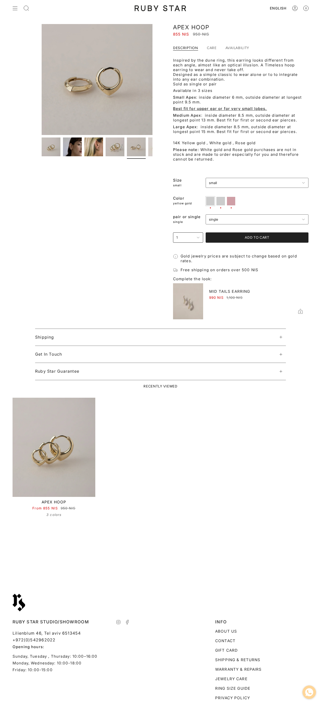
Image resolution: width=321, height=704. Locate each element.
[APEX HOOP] (54, 447)
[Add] (300, 311)
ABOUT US (226, 631)
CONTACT (225, 640)
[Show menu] (15, 8)
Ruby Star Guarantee (57, 371)
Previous (42, 80)
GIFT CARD (226, 650)
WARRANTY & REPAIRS (238, 669)
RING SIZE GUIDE (232, 688)
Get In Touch (48, 354)
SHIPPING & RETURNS (238, 659)
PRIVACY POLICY (232, 697)
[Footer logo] (19, 602)
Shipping (44, 337)
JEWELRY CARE (231, 678)
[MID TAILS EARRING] (188, 301)
